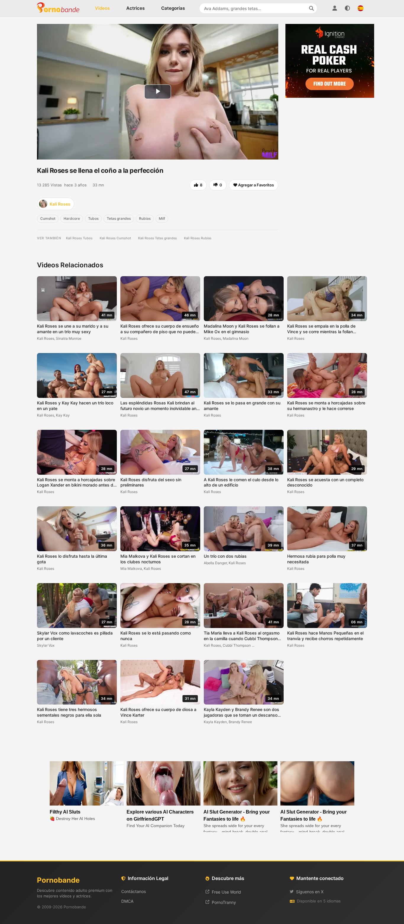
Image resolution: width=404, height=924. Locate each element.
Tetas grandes (119, 218)
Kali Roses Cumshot (115, 238)
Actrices (135, 8)
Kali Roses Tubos (79, 238)
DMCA (127, 901)
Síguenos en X (310, 891)
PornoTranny (224, 902)
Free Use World (226, 891)
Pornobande (60, 8)
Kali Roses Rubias (197, 238)
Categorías (173, 8)
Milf (162, 218)
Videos (102, 8)
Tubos (93, 218)
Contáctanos (133, 891)
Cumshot (47, 218)
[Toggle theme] (347, 8)
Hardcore (72, 218)
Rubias (145, 218)
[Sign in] (334, 8)
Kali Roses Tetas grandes (157, 238)
